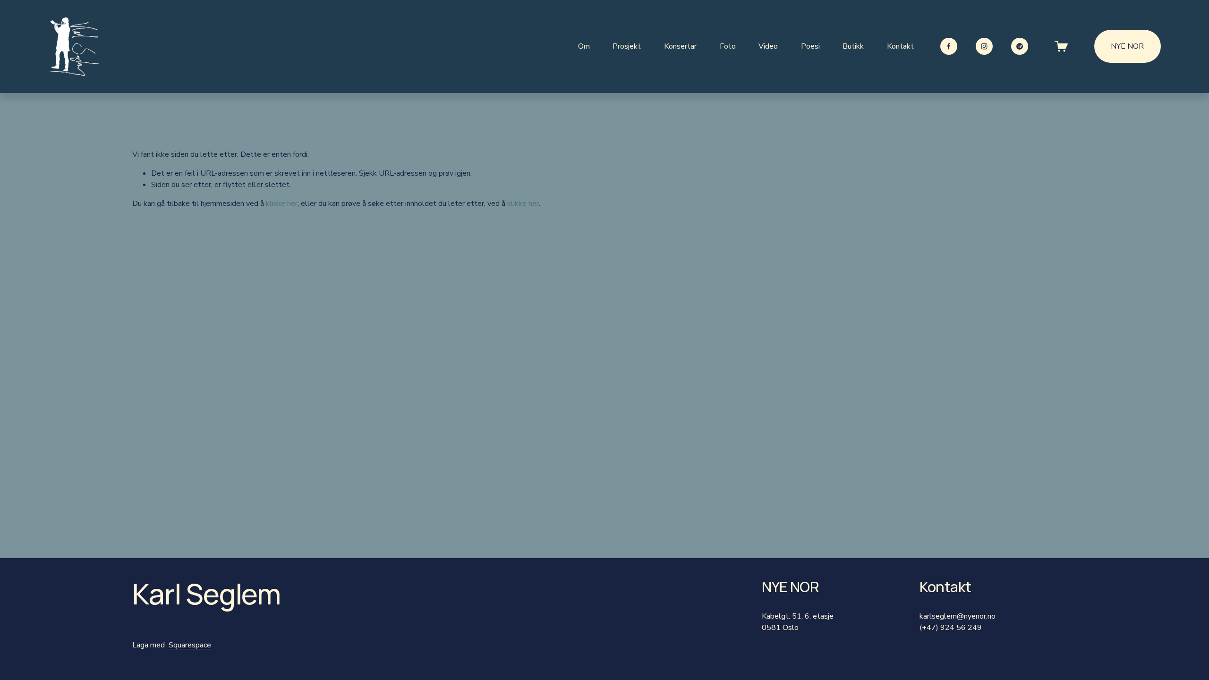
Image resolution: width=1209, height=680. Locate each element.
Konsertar (680, 46)
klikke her (282, 203)
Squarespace (190, 645)
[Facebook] (948, 46)
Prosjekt (627, 46)
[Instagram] (984, 46)
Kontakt (900, 46)
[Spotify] (1019, 46)
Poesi (810, 46)
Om (584, 46)
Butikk (853, 46)
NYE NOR (1127, 46)
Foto (728, 46)
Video (768, 46)
